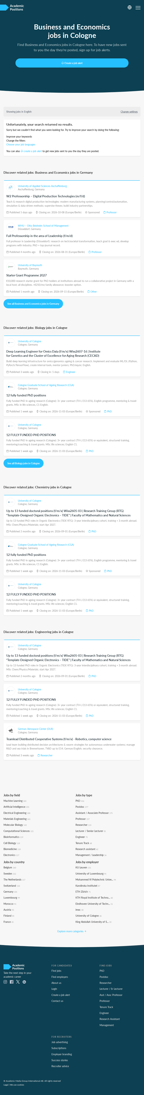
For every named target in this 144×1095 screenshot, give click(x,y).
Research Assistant (110, 1019)
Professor (111, 212)
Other (93, 291)
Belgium (10, 867)
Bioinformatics (13, 837)
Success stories (59, 1060)
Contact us (57, 1001)
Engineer (70, 372)
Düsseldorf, (24, 229)
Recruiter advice (60, 1066)
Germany (40, 189)
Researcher (46, 755)
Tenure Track (84, 843)
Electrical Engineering (17, 813)
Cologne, (23, 344)
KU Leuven (83, 867)
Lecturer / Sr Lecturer (111, 988)
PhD (109, 411)
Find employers (59, 977)
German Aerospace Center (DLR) (35, 729)
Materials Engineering (17, 819)
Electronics (11, 855)
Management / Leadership (91, 855)
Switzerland (12, 885)
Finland (9, 915)
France (9, 921)
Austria (9, 909)
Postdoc (82, 806)
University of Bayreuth (30, 265)
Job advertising (59, 1042)
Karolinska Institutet (88, 885)
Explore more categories (70, 931)
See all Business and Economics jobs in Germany (33, 303)
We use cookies (17, 1084)
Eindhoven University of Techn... (94, 903)
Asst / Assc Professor (111, 995)
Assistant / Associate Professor (94, 813)
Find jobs (56, 970)
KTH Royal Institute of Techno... (94, 897)
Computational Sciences (19, 831)
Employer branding (61, 1054)
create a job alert (33, 151)
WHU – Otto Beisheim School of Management (43, 225)
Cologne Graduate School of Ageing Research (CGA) (46, 385)
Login (54, 988)
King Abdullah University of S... (93, 921)
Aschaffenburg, (26, 189)
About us (56, 983)
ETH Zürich (83, 891)
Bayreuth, (23, 268)
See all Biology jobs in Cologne (23, 463)
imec (79, 909)
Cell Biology (12, 843)
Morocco (10, 903)
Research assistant (87, 849)
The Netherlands (14, 879)
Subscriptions (58, 1048)
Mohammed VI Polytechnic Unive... (96, 879)
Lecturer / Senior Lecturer (91, 831)
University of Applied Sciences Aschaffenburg (42, 186)
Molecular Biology (15, 824)
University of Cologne (29, 341)
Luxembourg (12, 897)
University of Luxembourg (91, 873)
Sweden (10, 873)
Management (107, 1025)
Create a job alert (73, 63)
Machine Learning (15, 800)
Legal (6, 1084)
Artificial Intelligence (16, 806)
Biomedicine (12, 849)
